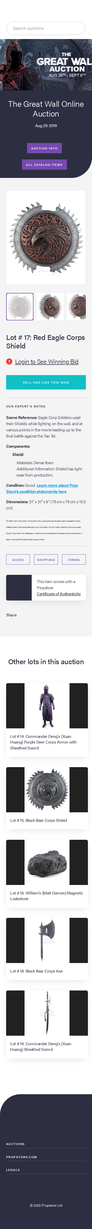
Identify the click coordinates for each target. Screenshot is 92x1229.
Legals (13, 1169)
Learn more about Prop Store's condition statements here (42, 488)
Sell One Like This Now (46, 382)
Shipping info (46, 561)
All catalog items (44, 164)
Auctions (15, 1143)
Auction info (44, 148)
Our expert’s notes (26, 406)
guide (18, 559)
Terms (74, 559)
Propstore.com (21, 1157)
